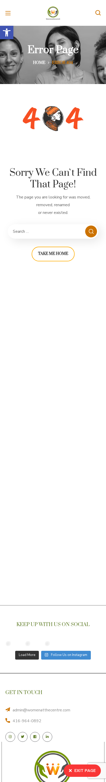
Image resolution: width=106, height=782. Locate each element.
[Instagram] (10, 737)
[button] (6, 32)
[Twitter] (23, 737)
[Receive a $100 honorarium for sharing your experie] (28, 643)
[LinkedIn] (47, 737)
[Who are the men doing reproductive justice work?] (67, 643)
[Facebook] (35, 737)
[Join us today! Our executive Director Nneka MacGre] (86, 643)
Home (39, 62)
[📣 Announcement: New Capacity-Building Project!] (8, 643)
